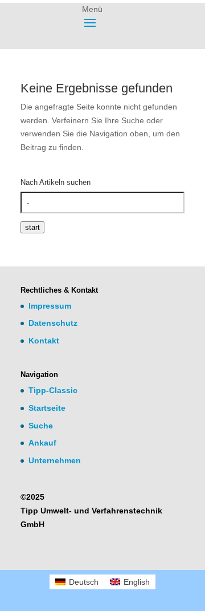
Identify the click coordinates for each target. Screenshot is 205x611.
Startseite (46, 407)
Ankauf (42, 442)
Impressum (49, 305)
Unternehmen (54, 460)
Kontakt (43, 340)
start (32, 227)
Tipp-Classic (52, 390)
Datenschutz (52, 322)
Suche (40, 425)
